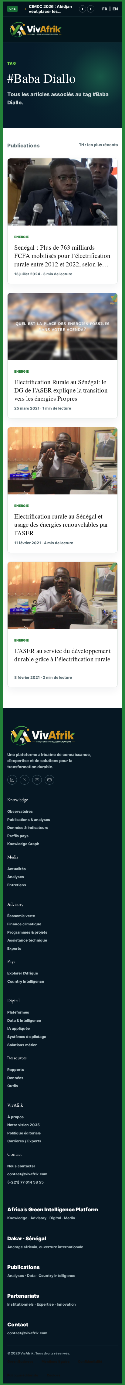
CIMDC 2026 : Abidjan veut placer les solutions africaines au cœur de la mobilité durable (51, 9)
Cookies (53, 1375)
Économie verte (21, 915)
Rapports (15, 1069)
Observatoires (20, 811)
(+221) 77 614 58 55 (25, 1182)
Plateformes (18, 1012)
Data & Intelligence (24, 1020)
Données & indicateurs (27, 827)
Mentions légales (55, 1361)
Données (15, 1078)
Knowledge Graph (23, 843)
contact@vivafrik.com (27, 1174)
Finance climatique (24, 924)
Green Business (20, 1361)
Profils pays (18, 836)
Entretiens (16, 885)
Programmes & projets (27, 932)
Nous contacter (21, 1166)
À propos (15, 1117)
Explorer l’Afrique (22, 973)
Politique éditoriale (24, 1133)
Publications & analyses (28, 819)
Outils (12, 1085)
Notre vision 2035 (23, 1125)
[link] (12, 780)
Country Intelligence (25, 981)
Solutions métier (22, 1045)
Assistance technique (27, 940)
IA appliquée (18, 1028)
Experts (14, 948)
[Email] (49, 780)
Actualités (16, 868)
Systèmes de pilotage (26, 1036)
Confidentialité (90, 1361)
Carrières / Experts (24, 1141)
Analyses (15, 876)
